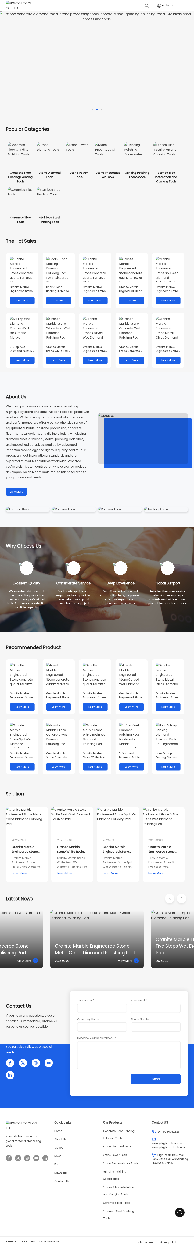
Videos (58, 1148)
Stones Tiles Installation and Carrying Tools (118, 1190)
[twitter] (23, 1063)
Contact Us (61, 1181)
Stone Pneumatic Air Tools (120, 1163)
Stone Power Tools (115, 1155)
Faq (56, 1164)
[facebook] (10, 1063)
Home (58, 1131)
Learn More (19, 873)
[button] (92, 109)
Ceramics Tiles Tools (116, 1203)
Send (156, 1079)
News (57, 1156)
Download (60, 1173)
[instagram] (36, 1063)
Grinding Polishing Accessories (114, 1175)
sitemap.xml (145, 1242)
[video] (143, 438)
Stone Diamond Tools (117, 1146)
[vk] (10, 1075)
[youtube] (49, 1063)
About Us (60, 1139)
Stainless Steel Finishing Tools (118, 1214)
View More (16, 492)
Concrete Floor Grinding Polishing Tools (119, 1134)
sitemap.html (168, 1242)
